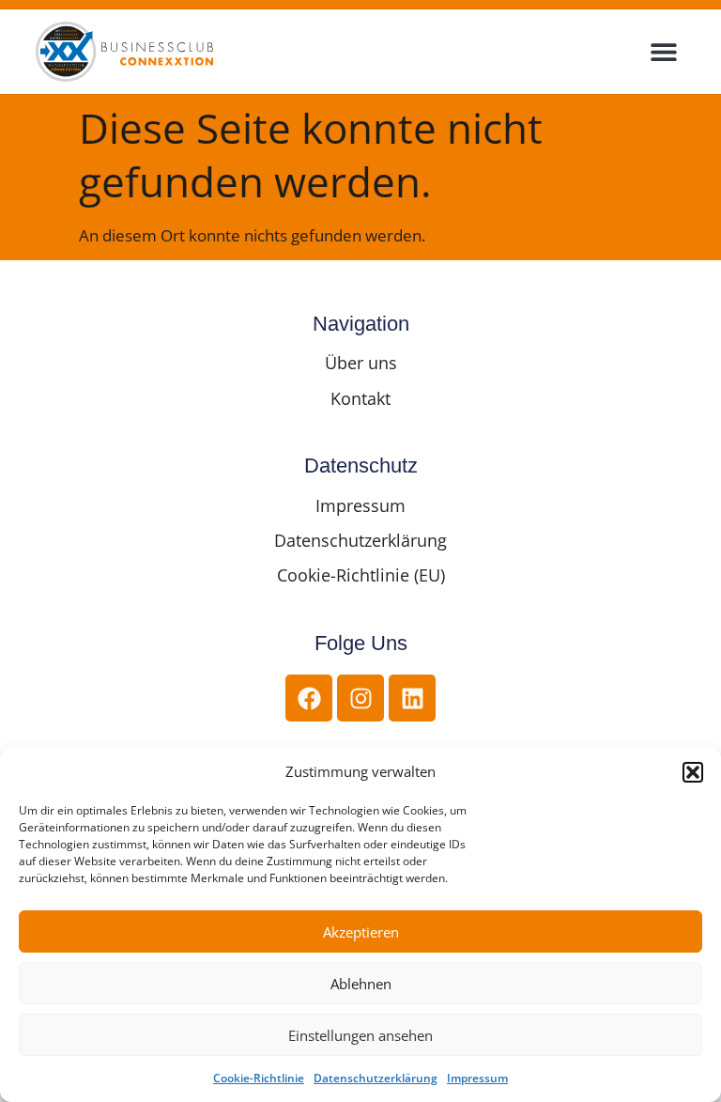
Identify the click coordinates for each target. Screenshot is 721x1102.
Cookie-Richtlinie (258, 1078)
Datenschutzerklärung (375, 1078)
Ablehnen (360, 983)
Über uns (361, 362)
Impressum (477, 1078)
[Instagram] (360, 698)
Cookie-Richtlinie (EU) (361, 575)
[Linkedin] (412, 698)
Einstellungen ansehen (360, 1035)
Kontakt (360, 398)
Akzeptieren (361, 932)
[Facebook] (308, 698)
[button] (692, 772)
